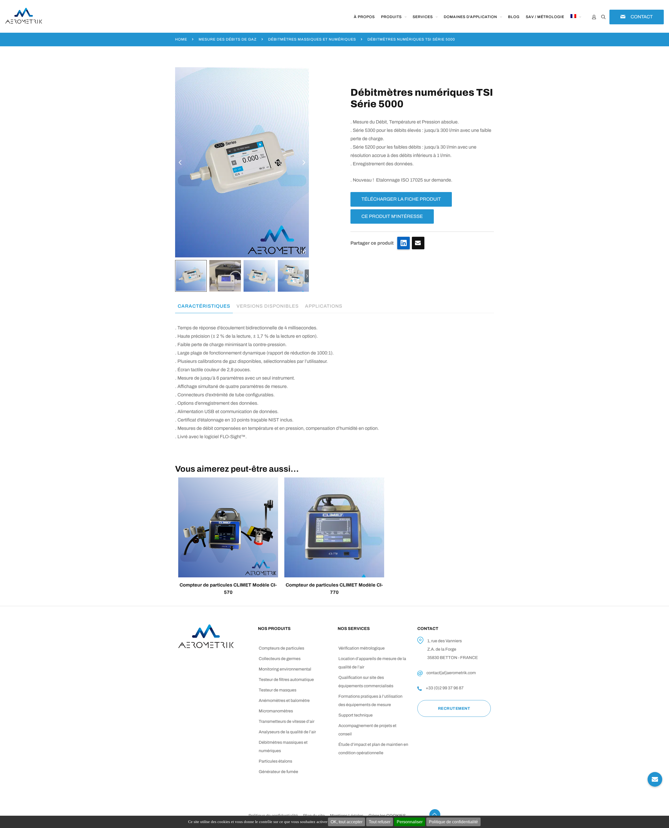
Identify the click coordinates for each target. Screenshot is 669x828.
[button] (655, 779)
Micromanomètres (276, 711)
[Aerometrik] (23, 15)
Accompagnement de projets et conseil (367, 729)
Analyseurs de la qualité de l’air (287, 732)
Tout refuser (379, 822)
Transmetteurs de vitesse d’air (286, 721)
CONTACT (642, 16)
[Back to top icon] (434, 814)
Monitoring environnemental (285, 669)
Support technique (355, 715)
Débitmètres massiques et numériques (312, 39)
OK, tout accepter (346, 822)
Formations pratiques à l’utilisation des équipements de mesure (370, 700)
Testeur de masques (277, 690)
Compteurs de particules (281, 648)
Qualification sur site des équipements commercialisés (365, 681)
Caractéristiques (204, 306)
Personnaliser (410, 822)
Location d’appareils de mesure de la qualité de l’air (372, 662)
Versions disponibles (268, 306)
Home (181, 39)
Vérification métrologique (361, 648)
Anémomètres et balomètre (284, 700)
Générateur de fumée (278, 771)
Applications (323, 306)
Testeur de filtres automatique (286, 679)
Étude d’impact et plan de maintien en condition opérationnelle (373, 748)
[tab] (204, 306)
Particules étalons (275, 761)
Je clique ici (418, 243)
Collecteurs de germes (280, 658)
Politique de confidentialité (453, 822)
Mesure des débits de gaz (228, 39)
